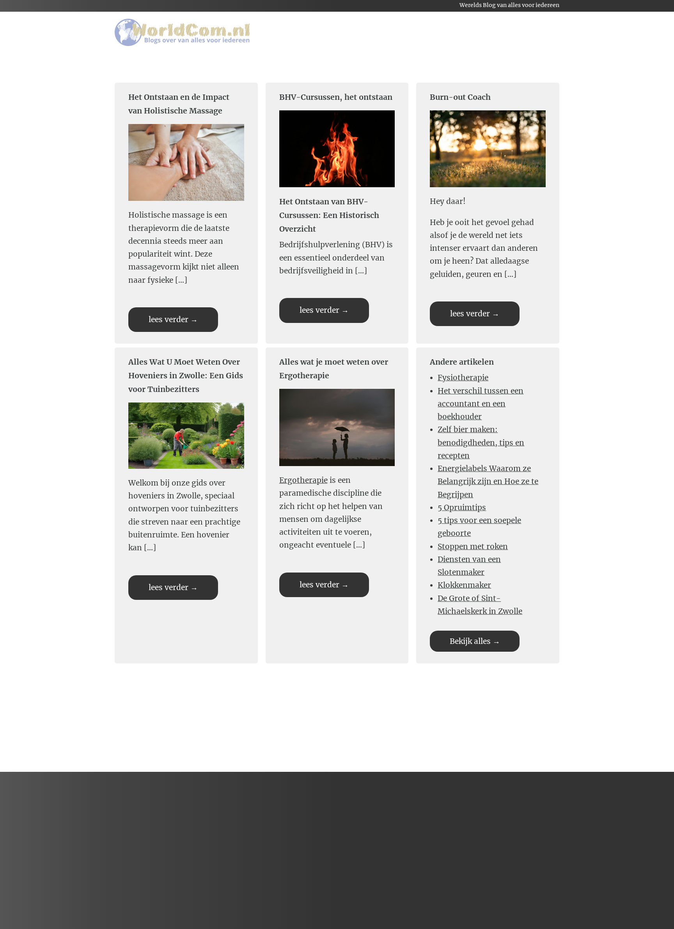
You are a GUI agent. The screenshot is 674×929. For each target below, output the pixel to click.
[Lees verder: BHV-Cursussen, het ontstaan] (339, 188)
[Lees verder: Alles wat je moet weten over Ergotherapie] (339, 467)
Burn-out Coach (460, 97)
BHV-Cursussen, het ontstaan (335, 97)
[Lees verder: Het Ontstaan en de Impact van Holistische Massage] (188, 202)
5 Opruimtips (462, 507)
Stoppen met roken (473, 546)
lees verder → (173, 319)
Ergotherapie (303, 480)
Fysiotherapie (463, 377)
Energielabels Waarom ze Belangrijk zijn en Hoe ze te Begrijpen (488, 481)
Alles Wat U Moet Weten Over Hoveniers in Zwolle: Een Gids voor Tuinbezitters (185, 375)
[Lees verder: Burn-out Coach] (490, 188)
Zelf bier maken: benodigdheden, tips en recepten (481, 442)
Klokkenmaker (464, 585)
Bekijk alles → (475, 641)
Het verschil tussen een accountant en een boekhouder (480, 404)
